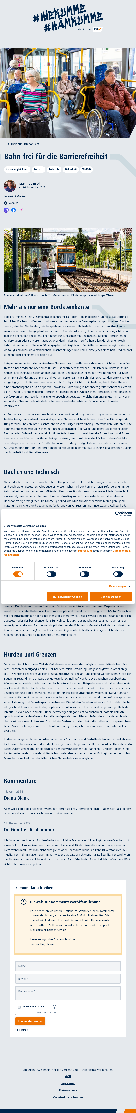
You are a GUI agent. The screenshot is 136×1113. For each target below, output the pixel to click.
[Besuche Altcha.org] (54, 1007)
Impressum (85, 550)
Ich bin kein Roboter (33, 1006)
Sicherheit (71, 169)
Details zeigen (117, 586)
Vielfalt (86, 169)
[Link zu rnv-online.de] (91, 29)
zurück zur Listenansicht (23, 144)
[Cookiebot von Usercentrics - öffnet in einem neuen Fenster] (117, 513)
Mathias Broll (29, 183)
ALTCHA (53, 1012)
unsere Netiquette (65, 911)
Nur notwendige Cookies (67, 596)
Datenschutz (68, 1090)
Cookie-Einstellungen (68, 1097)
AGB (68, 1076)
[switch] (51, 574)
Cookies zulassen (111, 596)
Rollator (38, 169)
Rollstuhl (54, 169)
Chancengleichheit (17, 169)
